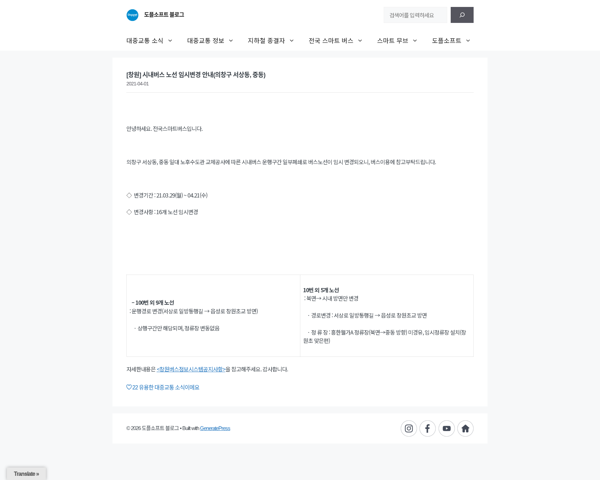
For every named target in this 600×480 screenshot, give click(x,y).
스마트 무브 (392, 40)
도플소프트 (446, 40)
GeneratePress (215, 428)
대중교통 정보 (205, 40)
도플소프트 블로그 (164, 15)
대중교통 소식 (145, 40)
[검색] (462, 15)
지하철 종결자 (266, 40)
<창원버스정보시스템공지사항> (191, 369)
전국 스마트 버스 (331, 40)
